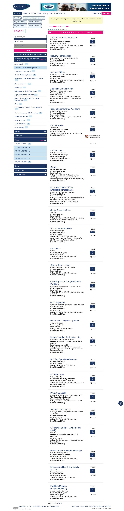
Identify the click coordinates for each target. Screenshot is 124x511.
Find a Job (17, 13)
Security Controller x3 (60, 409)
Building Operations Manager (64, 359)
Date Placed (52, 29)
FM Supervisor (57, 374)
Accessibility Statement (104, 506)
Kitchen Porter (57, 125)
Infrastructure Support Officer (63, 37)
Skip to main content (8, 2)
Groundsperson (57, 302)
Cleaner (54, 167)
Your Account (96, 13)
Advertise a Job (59, 13)
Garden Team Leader (60, 265)
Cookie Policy (92, 506)
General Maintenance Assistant (65, 109)
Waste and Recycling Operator (64, 321)
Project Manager (58, 393)
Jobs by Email (48, 13)
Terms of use (75, 506)
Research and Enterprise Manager (66, 450)
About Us (22, 509)
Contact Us (28, 509)
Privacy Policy (84, 506)
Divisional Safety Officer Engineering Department (61, 188)
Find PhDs (26, 13)
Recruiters (106, 13)
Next (60, 503)
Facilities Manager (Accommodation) (58, 487)
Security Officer (57, 72)
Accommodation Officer (61, 228)
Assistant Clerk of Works (61, 89)
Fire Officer (55, 248)
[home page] (21, 7)
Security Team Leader (60, 56)
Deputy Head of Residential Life (65, 337)
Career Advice (36, 13)
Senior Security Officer (60, 210)
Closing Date (62, 29)
